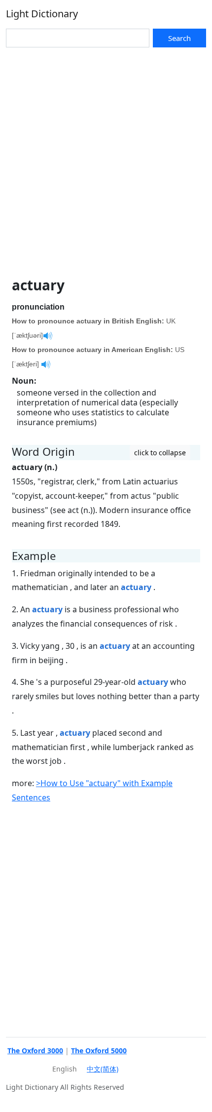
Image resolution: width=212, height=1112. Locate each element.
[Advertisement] (106, 158)
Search (179, 38)
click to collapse (160, 452)
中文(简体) (102, 1068)
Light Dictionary (42, 13)
